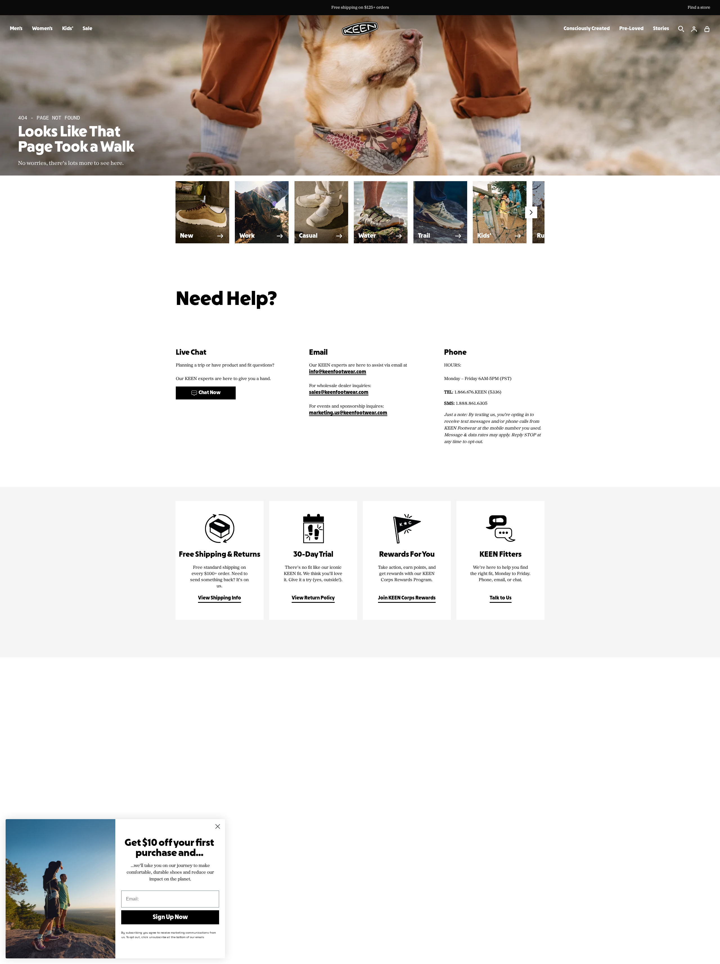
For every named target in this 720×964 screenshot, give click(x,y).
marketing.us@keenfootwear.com (348, 413)
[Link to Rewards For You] (407, 560)
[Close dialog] (218, 826)
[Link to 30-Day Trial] (313, 560)
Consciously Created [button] (587, 28)
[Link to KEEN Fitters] (500, 560)
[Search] (681, 29)
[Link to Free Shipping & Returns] (220, 560)
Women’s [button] (42, 28)
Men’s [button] (16, 28)
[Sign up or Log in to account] (694, 29)
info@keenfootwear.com (337, 372)
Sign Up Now (170, 917)
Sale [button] (87, 28)
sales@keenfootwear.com (338, 392)
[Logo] (360, 29)
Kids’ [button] (67, 28)
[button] (707, 29)
